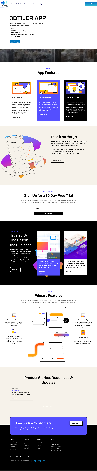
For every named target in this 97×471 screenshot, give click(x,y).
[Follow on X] (54, 450)
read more (14, 398)
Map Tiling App (14, 442)
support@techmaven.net (56, 442)
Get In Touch (91, 3)
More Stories (47, 406)
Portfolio (39, 442)
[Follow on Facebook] (57, 450)
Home (13, 4)
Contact (48, 4)
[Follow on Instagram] (63, 450)
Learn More (16, 117)
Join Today (76, 423)
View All (15, 269)
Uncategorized (15, 390)
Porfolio (35, 4)
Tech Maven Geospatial (23, 4)
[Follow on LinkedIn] (52, 450)
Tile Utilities (13, 449)
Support (42, 4)
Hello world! (15, 388)
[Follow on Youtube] (60, 450)
